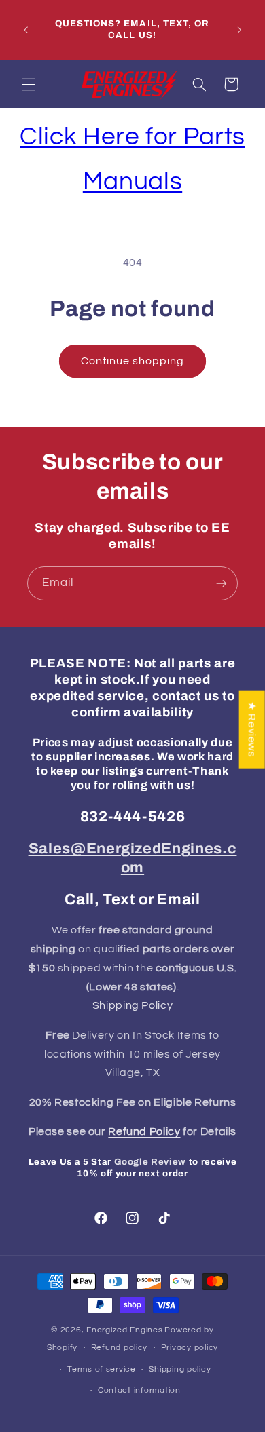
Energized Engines (124, 1330)
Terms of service (101, 1369)
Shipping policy (180, 1369)
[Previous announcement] (26, 30)
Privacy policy (189, 1347)
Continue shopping (133, 360)
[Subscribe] (221, 583)
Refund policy (119, 1347)
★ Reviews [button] (252, 729)
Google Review (150, 1162)
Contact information (139, 1390)
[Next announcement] (239, 30)
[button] (28, 84)
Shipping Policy (132, 1005)
